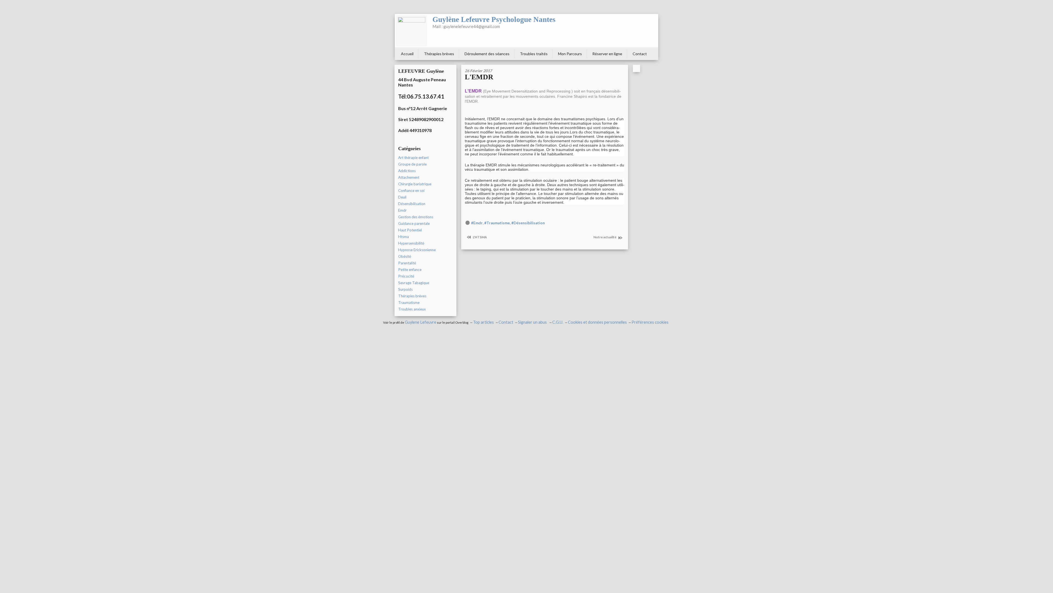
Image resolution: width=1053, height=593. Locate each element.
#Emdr (477, 223)
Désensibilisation (411, 204)
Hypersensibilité (411, 243)
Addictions (407, 171)
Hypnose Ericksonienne (417, 250)
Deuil (402, 197)
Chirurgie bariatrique (414, 184)
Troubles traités (534, 53)
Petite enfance (409, 269)
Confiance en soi (411, 190)
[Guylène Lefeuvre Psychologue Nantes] (411, 30)
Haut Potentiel (410, 230)
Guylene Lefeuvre (420, 322)
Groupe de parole (412, 164)
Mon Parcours (570, 53)
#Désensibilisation (528, 223)
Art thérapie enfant (413, 157)
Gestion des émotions (415, 217)
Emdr (402, 210)
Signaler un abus (533, 322)
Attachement (408, 177)
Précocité (406, 276)
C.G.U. (557, 322)
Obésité (404, 256)
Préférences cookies (650, 322)
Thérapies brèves (439, 53)
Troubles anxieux (412, 309)
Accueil (407, 53)
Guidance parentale (414, 223)
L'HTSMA (479, 237)
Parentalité (407, 263)
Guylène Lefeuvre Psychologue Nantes (494, 19)
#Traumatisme (497, 223)
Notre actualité (605, 237)
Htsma (403, 236)
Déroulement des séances (487, 53)
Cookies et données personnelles (597, 322)
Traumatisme (409, 302)
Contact (640, 53)
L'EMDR (479, 77)
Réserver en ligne (607, 53)
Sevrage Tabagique (413, 283)
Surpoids (405, 289)
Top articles (483, 322)
